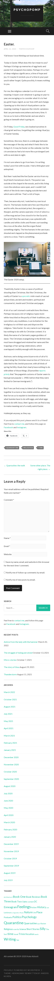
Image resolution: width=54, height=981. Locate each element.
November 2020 (11, 764)
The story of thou (11, 667)
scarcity (16, 929)
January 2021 (10, 750)
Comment (9, 500)
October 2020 (10, 771)
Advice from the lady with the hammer (21, 642)
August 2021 (9, 706)
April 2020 (8, 815)
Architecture (8, 897)
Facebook (8, 427)
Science (23, 929)
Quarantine (12, 448)
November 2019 (11, 851)
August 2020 (9, 786)
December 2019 (11, 844)
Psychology (29, 917)
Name (7, 538)
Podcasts (8, 917)
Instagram (21, 427)
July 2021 (8, 714)
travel (16, 934)
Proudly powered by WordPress (22, 970)
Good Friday (19, 126)
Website (8, 554)
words (37, 934)
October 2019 (10, 858)
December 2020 (11, 757)
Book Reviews (33, 896)
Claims (24, 902)
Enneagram (10, 907)
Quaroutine (30, 923)
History (41, 907)
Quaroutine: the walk (14, 465)
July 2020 (8, 793)
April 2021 (8, 728)
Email (7, 546)
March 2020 (9, 822)
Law (47, 907)
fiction (34, 907)
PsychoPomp (27, 10)
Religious (28, 448)
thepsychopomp (26, 49)
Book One (19, 896)
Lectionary (8, 913)
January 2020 (10, 837)
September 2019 (11, 865)
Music (22, 912)
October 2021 (10, 699)
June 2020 (8, 800)
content (31, 902)
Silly (42, 929)
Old (34, 913)
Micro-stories (10, 660)
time (40, 448)
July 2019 (8, 880)
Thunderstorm (10, 674)
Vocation (29, 934)
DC (35, 901)
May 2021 (8, 721)
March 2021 (9, 735)
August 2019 (9, 873)
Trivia (22, 934)
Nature (28, 912)
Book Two (16, 901)
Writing (10, 939)
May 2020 (8, 808)
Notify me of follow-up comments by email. (25, 572)
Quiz (38, 923)
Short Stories (32, 929)
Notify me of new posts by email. (20, 579)
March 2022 (9, 692)
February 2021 (10, 743)
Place (39, 912)
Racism (43, 924)
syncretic (26, 296)
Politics (16, 917)
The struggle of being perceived (18, 652)
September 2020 (11, 779)
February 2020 (10, 829)
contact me (19, 424)
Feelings (24, 906)
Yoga (17, 940)
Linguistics (15, 912)
